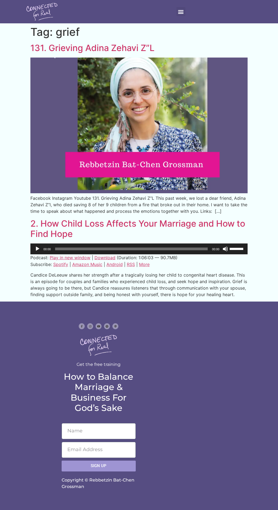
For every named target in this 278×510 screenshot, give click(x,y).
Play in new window (70, 257)
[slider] (237, 248)
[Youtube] (99, 326)
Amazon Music (87, 264)
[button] (180, 11)
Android (114, 264)
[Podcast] (115, 326)
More (144, 264)
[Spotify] (107, 326)
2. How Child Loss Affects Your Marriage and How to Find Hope (137, 228)
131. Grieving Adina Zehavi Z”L (92, 48)
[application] (139, 248)
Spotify (60, 264)
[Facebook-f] (82, 326)
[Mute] (225, 249)
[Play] (37, 249)
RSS (131, 264)
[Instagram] (90, 326)
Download (104, 257)
